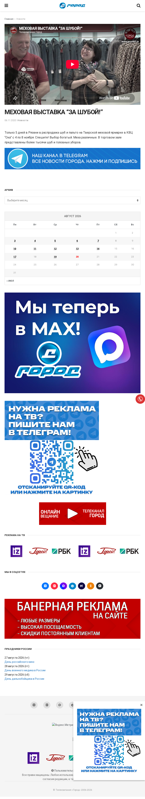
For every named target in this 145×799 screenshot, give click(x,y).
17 (14, 256)
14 (98, 248)
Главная (9, 19)
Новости (20, 19)
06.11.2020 (10, 120)
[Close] (141, 705)
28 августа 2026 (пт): (17, 666)
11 (35, 248)
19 (55, 256)
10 (14, 248)
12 (55, 248)
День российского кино (19, 661)
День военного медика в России (25, 670)
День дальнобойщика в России (24, 678)
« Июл (10, 281)
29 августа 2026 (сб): (17, 674)
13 (77, 248)
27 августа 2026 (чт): (17, 657)
